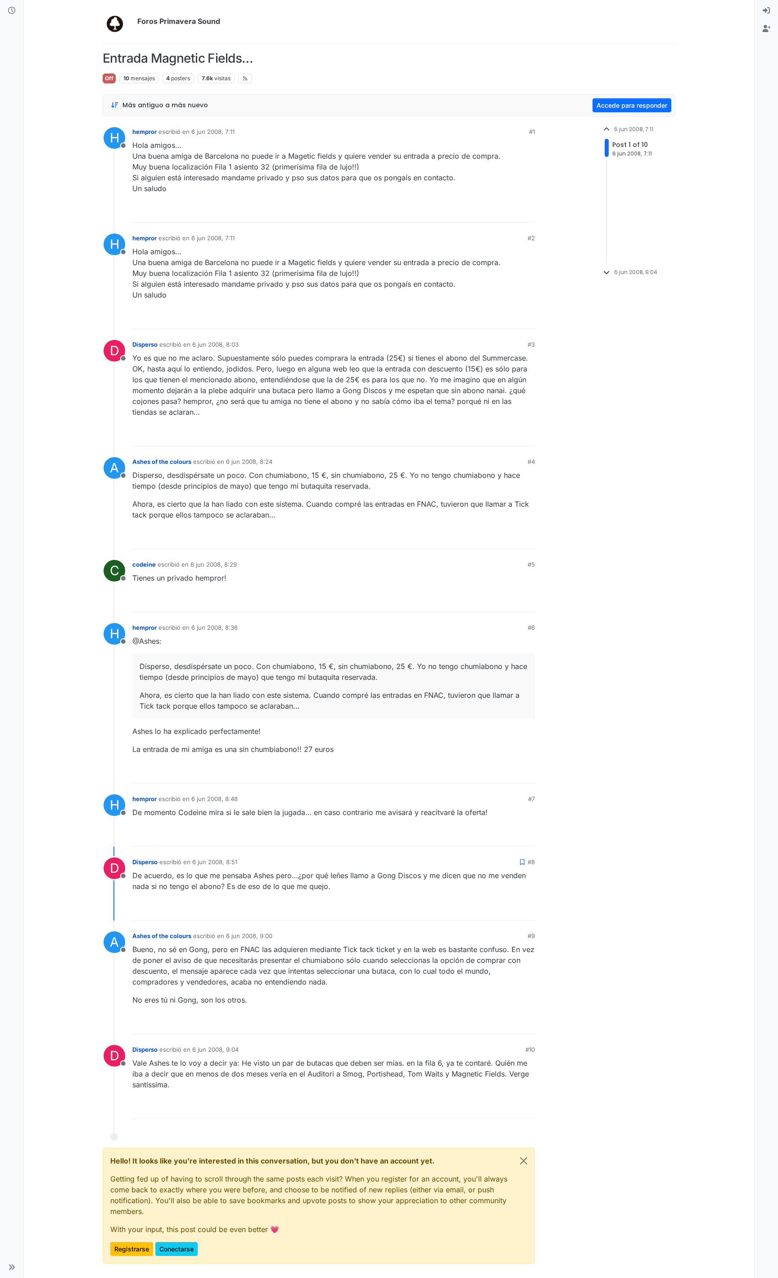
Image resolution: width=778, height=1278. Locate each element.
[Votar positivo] (478, 212)
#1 (532, 131)
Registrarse (131, 1249)
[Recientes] (12, 11)
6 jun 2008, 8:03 (215, 344)
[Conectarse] (766, 11)
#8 (531, 862)
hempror (144, 131)
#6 (531, 627)
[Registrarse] (766, 29)
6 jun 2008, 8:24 (249, 461)
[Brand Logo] (118, 21)
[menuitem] (766, 11)
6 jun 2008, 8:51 (214, 862)
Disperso (145, 344)
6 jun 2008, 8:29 (213, 564)
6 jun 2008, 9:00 (249, 935)
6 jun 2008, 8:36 (214, 627)
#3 (531, 344)
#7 (531, 798)
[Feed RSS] (245, 78)
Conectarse (176, 1249)
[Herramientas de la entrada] (527, 212)
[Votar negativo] (509, 212)
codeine (144, 564)
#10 (530, 1049)
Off (109, 78)
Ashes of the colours (161, 461)
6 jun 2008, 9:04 (215, 1049)
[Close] (523, 1160)
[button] (12, 1267)
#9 (531, 935)
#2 (531, 238)
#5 (531, 564)
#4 (531, 461)
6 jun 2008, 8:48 (214, 798)
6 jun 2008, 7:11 (213, 131)
